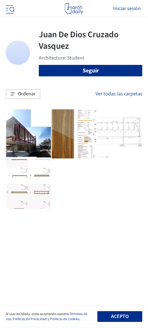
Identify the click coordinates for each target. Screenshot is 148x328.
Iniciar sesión (127, 8)
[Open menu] (9, 9)
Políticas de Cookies (64, 319)
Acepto (120, 316)
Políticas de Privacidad (30, 319)
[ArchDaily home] (74, 8)
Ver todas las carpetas (119, 94)
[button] (23, 94)
